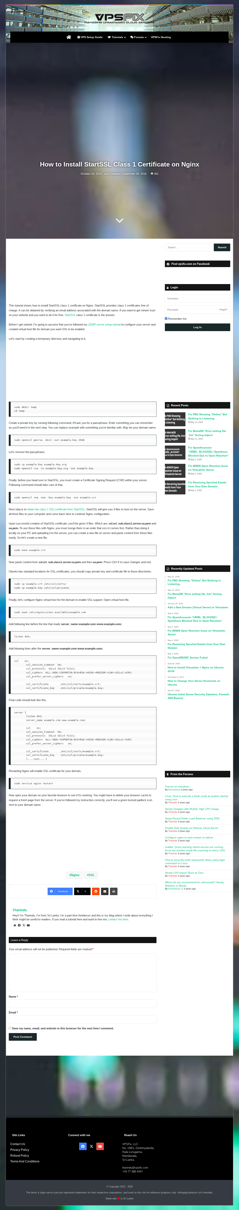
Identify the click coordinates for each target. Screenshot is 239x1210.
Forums (138, 37)
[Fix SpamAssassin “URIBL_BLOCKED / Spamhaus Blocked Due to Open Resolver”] (175, 453)
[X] (23, 925)
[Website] (15, 925)
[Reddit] (96, 891)
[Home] (69, 37)
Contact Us (17, 1144)
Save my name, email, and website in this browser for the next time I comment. (63, 1028)
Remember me (177, 318)
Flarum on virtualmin (177, 786)
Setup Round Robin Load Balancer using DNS (192, 818)
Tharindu (20, 910)
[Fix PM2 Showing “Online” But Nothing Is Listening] (175, 419)
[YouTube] (28, 925)
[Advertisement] (119, 72)
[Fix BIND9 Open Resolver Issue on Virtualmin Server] (175, 471)
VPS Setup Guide (91, 37)
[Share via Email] (104, 891)
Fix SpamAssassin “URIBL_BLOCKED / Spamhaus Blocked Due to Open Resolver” (208, 451)
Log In (197, 327)
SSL (92, 875)
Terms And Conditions (24, 1161)
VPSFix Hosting (161, 37)
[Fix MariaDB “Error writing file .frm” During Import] (175, 436)
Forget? (223, 309)
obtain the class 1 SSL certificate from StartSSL (56, 509)
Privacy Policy (19, 1149)
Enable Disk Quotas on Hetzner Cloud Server (191, 827)
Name (13, 996)
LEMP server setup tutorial (104, 324)
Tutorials (117, 37)
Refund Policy (19, 1155)
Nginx (75, 875)
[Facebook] (19, 925)
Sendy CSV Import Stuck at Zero (184, 872)
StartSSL (70, 315)
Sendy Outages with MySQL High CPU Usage (192, 808)
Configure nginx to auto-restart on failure (189, 837)
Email (13, 1012)
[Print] (113, 891)
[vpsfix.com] (119, 18)
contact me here (118, 919)
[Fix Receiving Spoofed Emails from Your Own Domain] (175, 487)
